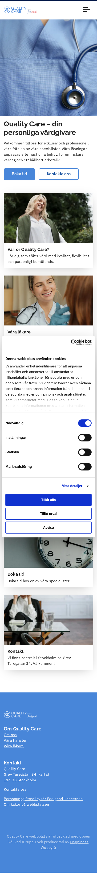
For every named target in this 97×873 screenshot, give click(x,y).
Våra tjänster (15, 740)
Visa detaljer (72, 486)
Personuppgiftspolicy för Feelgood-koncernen (43, 798)
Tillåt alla (48, 500)
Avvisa (48, 527)
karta (43, 774)
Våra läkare (14, 746)
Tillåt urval (48, 514)
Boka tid (19, 174)
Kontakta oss (59, 174)
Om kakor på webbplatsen (26, 804)
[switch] (85, 437)
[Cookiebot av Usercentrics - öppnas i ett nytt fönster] (71, 342)
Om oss (10, 734)
